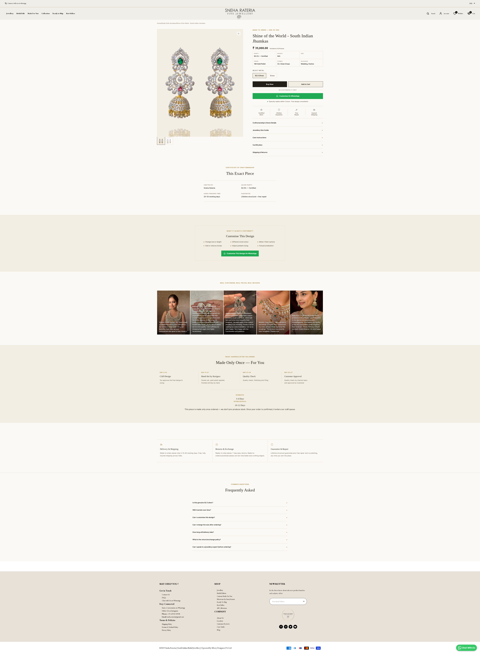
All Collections (222, 608)
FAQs (164, 597)
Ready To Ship (222, 602)
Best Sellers (70, 13)
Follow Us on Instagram (170, 611)
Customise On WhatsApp (289, 96)
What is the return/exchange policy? (240, 539)
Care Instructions (288, 137)
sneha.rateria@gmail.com (175, 617)
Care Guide (221, 627)
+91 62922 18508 (174, 614)
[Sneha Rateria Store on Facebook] (281, 627)
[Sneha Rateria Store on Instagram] (286, 627)
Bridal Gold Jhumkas (169, 23)
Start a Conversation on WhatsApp (173, 608)
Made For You (33, 13)
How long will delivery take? (240, 532)
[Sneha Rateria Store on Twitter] (290, 627)
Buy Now (269, 84)
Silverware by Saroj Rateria (226, 599)
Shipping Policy (167, 624)
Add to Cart (305, 84)
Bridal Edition (221, 593)
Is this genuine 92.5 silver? (240, 502)
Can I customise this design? (240, 517)
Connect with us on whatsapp (16, 3)
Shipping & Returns (288, 152)
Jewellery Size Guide (288, 130)
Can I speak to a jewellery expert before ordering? (240, 547)
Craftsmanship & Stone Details (288, 123)
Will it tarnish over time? (240, 510)
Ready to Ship (58, 13)
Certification (288, 145)
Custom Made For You (224, 596)
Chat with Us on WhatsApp (171, 600)
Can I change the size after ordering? (240, 525)
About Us (220, 618)
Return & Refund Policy (170, 627)
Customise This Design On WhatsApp (241, 253)
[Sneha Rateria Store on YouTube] (295, 627)
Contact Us (166, 594)
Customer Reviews (223, 624)
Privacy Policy (166, 630)
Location (220, 621)
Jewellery (220, 590)
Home (159, 23)
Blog (218, 630)
